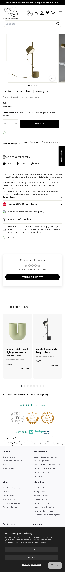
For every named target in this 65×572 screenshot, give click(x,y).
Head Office (8, 464)
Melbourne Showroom (12, 461)
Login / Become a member (45, 457)
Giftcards (38, 476)
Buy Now (39, 123)
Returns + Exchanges (43, 511)
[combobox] (32, 23)
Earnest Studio (10, 97)
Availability (31, 143)
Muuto (23, 97)
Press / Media (8, 468)
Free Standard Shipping (44, 488)
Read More (9, 197)
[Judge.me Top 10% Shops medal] (32, 418)
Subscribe (61, 156)
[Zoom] (52, 78)
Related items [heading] (19, 307)
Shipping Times (41, 495)
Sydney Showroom (11, 457)
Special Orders (40, 499)
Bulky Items (39, 491)
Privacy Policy (9, 499)
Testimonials (8, 495)
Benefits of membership (45, 468)
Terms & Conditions (11, 503)
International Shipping (44, 507)
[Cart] (52, 12)
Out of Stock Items (42, 503)
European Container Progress (47, 515)
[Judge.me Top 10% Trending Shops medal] (47, 418)
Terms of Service (10, 507)
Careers (6, 491)
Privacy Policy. (39, 542)
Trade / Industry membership (47, 464)
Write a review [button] (32, 276)
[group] (17, 346)
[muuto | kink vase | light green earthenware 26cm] (17, 328)
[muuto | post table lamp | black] (47, 328)
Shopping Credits (41, 461)
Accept (31, 550)
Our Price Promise (42, 472)
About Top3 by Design (12, 488)
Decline (31, 557)
